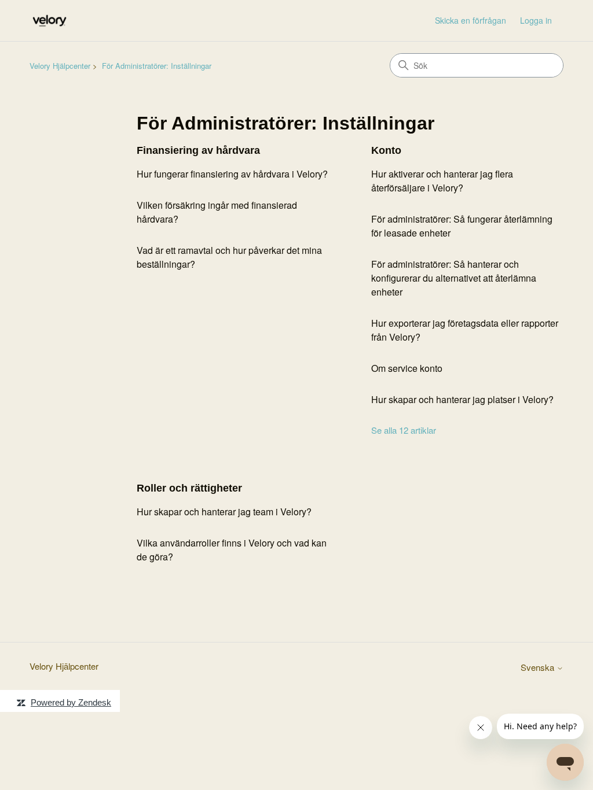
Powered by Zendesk (71, 702)
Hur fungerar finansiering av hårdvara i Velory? (232, 173)
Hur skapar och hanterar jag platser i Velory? (462, 399)
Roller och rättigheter (189, 488)
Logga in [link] (536, 20)
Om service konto (406, 368)
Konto (386, 150)
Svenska (539, 667)
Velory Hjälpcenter (60, 65)
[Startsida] (49, 20)
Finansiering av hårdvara (198, 150)
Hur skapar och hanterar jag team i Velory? (224, 511)
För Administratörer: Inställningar (156, 65)
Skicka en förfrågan (470, 20)
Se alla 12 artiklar (403, 430)
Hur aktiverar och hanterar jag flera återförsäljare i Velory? (442, 180)
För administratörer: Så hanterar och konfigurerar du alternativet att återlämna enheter (453, 277)
